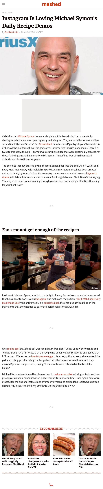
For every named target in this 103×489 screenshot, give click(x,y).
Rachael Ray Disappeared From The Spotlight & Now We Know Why (38, 462)
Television (7, 12)
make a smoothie (63, 374)
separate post (51, 302)
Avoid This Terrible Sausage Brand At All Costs (63, 461)
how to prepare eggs (42, 356)
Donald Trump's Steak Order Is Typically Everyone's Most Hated (13, 461)
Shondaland (45, 144)
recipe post (13, 348)
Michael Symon (26, 136)
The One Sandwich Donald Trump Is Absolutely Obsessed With (88, 462)
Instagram (96, 288)
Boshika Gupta (11, 32)
